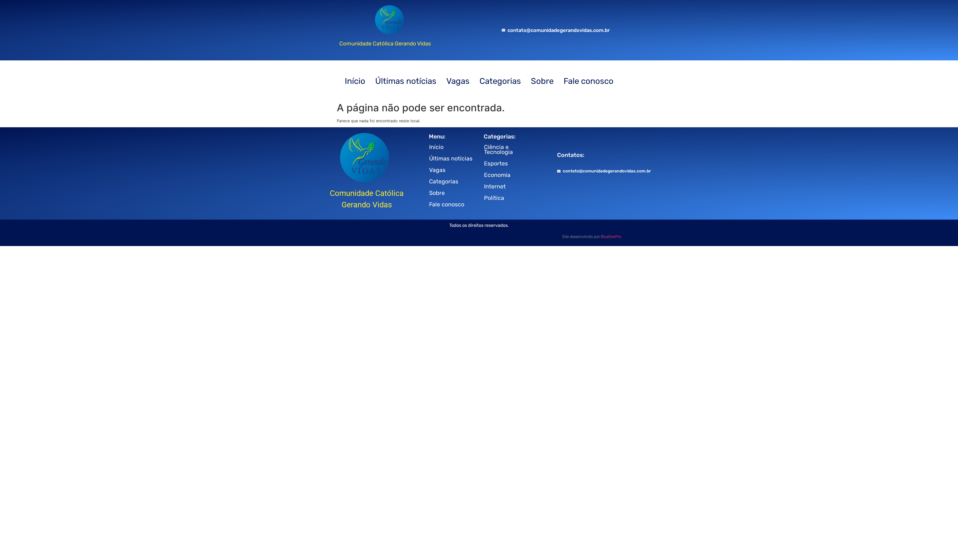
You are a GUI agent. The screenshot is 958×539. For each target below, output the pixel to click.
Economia (497, 174)
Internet (495, 186)
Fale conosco (588, 81)
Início (355, 81)
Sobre (542, 81)
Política (494, 197)
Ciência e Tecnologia (498, 149)
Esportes (496, 163)
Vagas (458, 81)
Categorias (500, 81)
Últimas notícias (405, 81)
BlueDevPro (611, 236)
